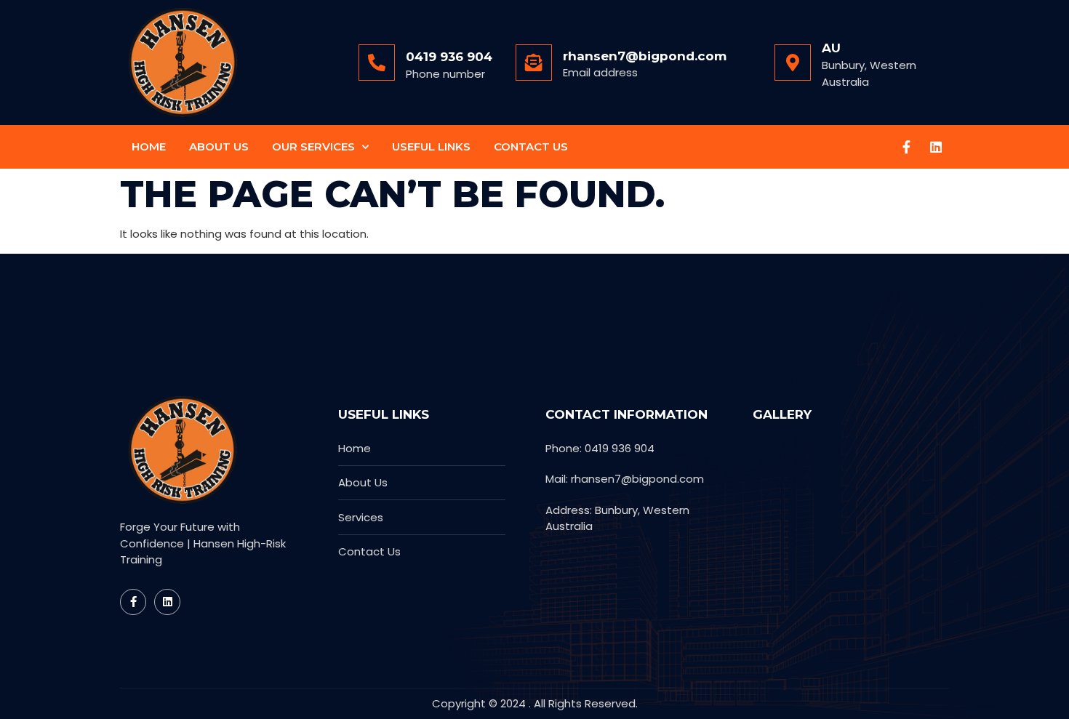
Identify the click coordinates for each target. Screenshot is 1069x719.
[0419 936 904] (377, 62)
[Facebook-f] (907, 147)
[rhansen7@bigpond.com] (534, 62)
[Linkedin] (936, 147)
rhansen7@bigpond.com (644, 56)
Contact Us (531, 146)
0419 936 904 (449, 56)
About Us (219, 146)
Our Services (313, 146)
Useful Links (431, 146)
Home (149, 146)
